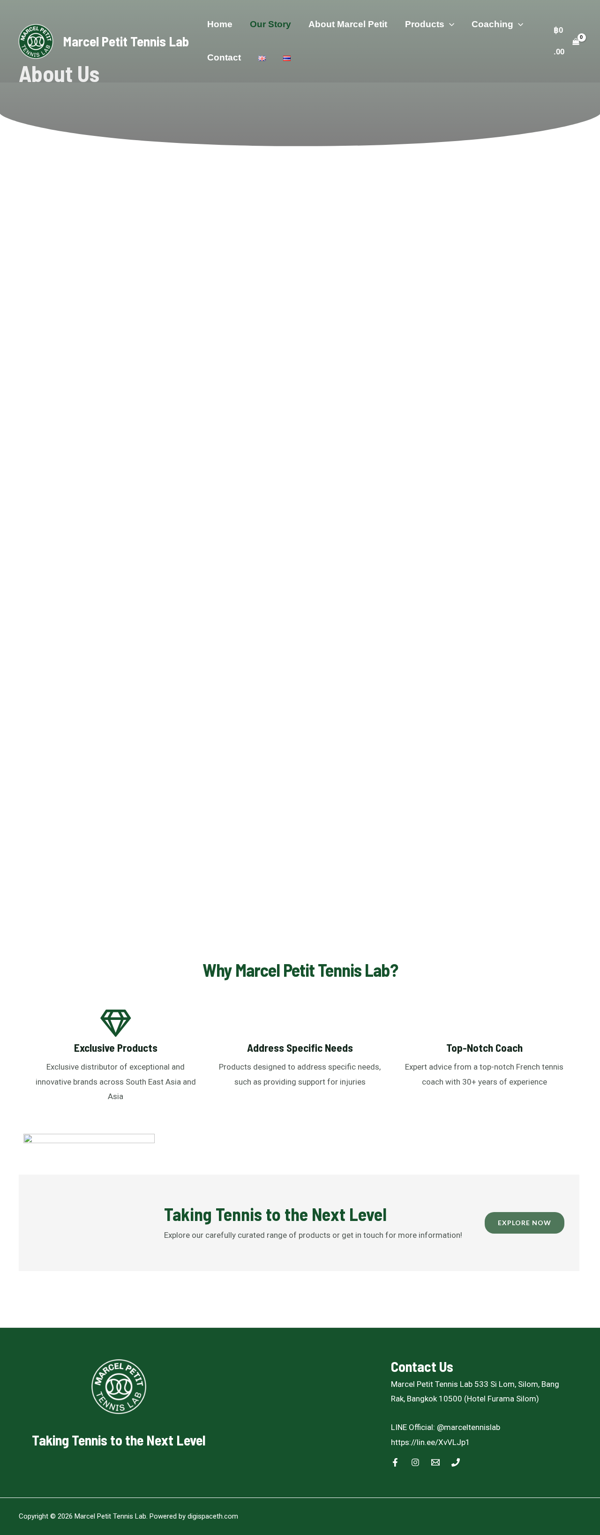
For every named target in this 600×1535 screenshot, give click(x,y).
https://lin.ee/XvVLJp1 (431, 1442)
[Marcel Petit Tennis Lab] (35, 40)
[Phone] (455, 1462)
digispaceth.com (213, 1516)
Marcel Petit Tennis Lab (126, 41)
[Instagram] (415, 1462)
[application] (449, 24)
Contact (224, 57)
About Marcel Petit (347, 24)
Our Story (270, 24)
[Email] (435, 1462)
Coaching (492, 24)
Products (424, 24)
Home (219, 24)
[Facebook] (395, 1462)
